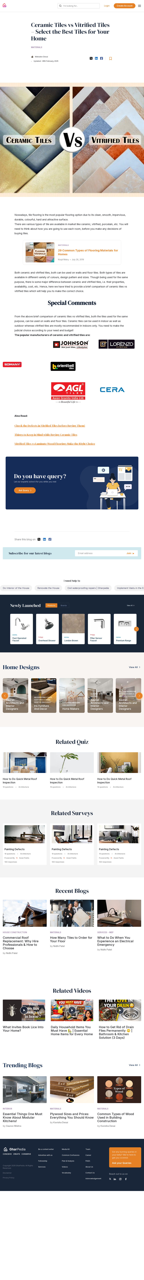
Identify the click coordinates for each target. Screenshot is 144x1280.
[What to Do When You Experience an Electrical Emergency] (119, 913)
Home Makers (42, 708)
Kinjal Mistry (63, 259)
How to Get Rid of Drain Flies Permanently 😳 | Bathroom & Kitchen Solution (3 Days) (116, 1032)
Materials (36, 47)
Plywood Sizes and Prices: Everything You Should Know (72, 1115)
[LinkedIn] (115, 1179)
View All (133, 667)
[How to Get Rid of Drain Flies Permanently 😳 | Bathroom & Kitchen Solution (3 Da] (120, 1010)
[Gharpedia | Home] (4, 5)
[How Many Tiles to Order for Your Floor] (72, 913)
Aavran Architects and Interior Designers (71, 704)
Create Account (124, 6)
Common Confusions (70, 1155)
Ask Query (24, 490)
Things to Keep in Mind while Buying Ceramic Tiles (45, 435)
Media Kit (66, 1149)
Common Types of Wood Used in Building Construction (115, 1117)
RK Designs (125, 708)
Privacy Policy (8, 1178)
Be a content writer (46, 1149)
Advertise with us (45, 1155)
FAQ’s (88, 1161)
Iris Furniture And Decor (13, 707)
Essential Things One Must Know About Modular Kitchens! (22, 1117)
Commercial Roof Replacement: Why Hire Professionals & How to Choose (21, 943)
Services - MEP (105, 932)
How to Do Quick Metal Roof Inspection (20, 780)
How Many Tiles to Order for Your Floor (71, 939)
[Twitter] (110, 1179)
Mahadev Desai (41, 57)
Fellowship (42, 1161)
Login (107, 6)
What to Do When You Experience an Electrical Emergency (115, 941)
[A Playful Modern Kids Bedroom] (44, 695)
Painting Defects (14, 849)
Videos (65, 1167)
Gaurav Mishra (13, 1126)
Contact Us (90, 1173)
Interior (7, 1109)
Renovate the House (48, 588)
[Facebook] (126, 1179)
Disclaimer (7, 1173)
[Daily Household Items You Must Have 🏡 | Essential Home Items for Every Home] (72, 1010)
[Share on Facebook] (101, 58)
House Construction (15, 932)
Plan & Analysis (68, 1161)
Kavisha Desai (60, 1122)
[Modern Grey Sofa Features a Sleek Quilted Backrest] (15, 695)
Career (88, 1155)
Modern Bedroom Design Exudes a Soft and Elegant (99, 693)
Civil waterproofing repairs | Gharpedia (88, 588)
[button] (139, 695)
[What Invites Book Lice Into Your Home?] (24, 1010)
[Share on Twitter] (91, 58)
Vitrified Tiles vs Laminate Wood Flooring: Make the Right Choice (54, 444)
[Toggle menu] (139, 6)
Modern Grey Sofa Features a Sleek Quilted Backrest (15, 699)
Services (42, 1167)
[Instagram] (120, 1179)
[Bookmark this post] (110, 58)
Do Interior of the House (16, 588)
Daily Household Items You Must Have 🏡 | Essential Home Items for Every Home (72, 1030)
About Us (89, 1167)
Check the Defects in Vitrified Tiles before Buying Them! (49, 426)
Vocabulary (66, 1173)
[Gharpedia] (14, 1149)
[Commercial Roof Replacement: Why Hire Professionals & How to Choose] (25, 913)
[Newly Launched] (72, 623)
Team (88, 1149)
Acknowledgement (93, 1178)
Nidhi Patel (11, 953)
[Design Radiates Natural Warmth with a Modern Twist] (128, 695)
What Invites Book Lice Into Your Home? (23, 1028)
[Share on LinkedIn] (96, 58)
